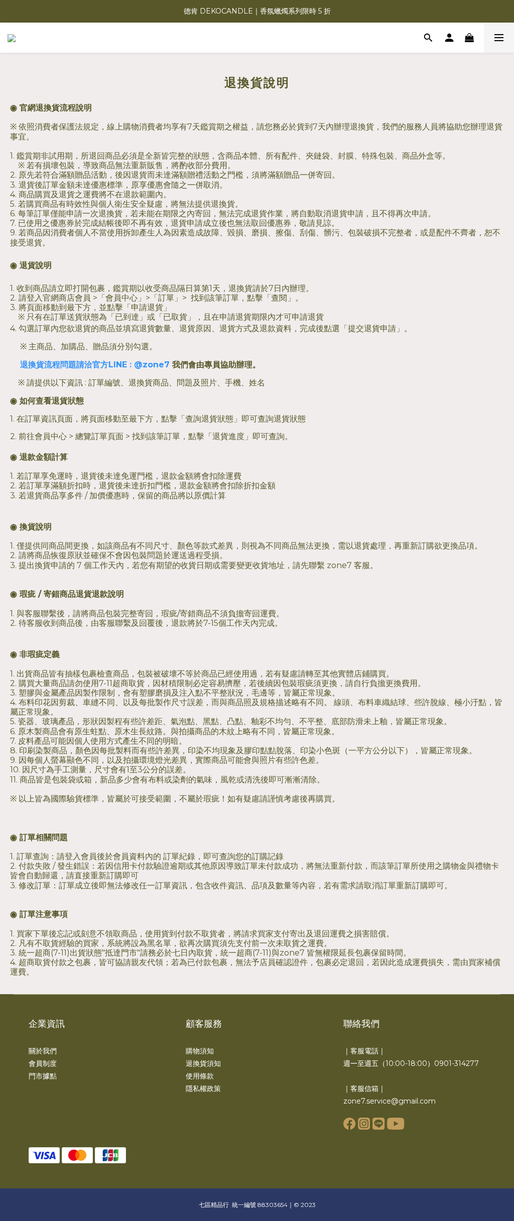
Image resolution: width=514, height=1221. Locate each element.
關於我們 (43, 1050)
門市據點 (43, 1075)
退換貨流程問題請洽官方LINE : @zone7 (95, 364)
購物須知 (200, 1050)
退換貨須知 (203, 1063)
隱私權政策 (203, 1088)
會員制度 (43, 1063)
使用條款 (200, 1075)
